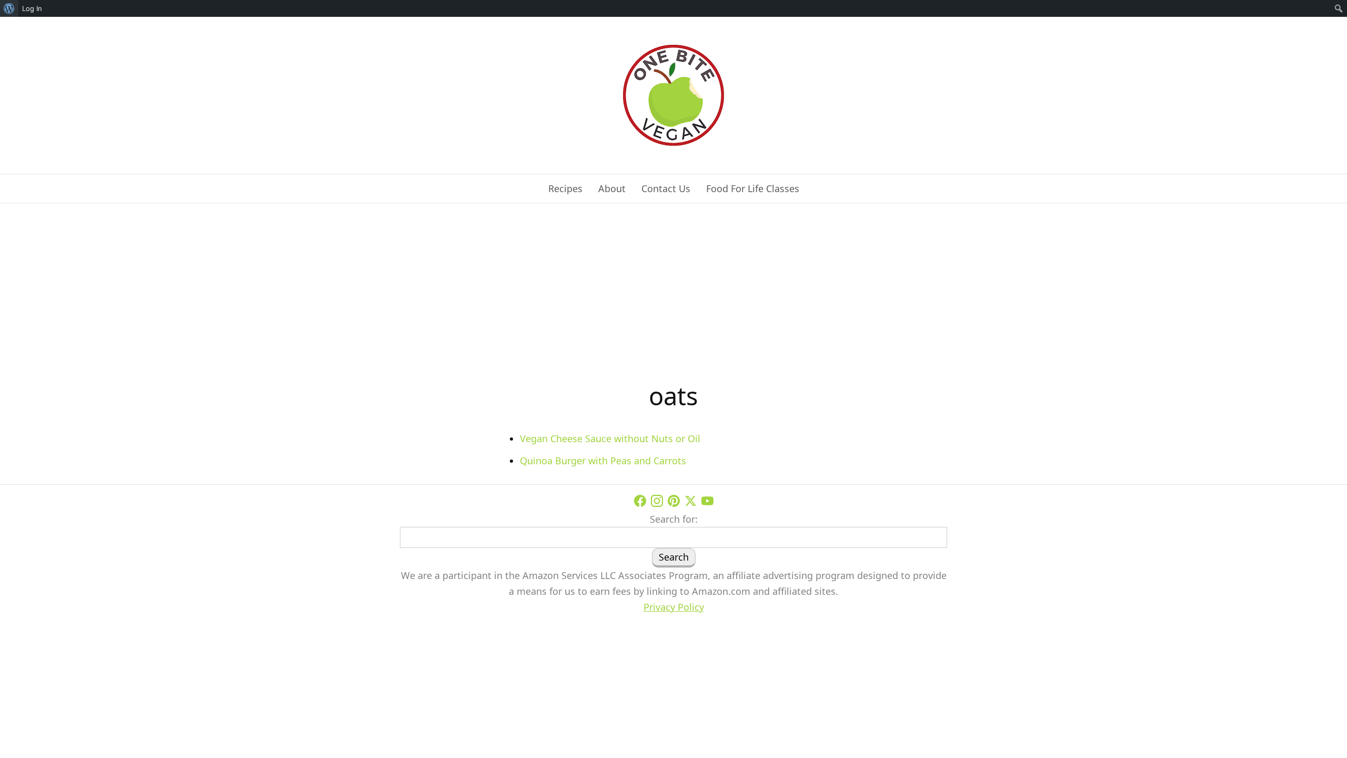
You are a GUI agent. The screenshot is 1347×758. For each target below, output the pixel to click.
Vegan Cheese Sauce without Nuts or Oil (610, 438)
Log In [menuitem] (32, 8)
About (612, 188)
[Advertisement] (673, 298)
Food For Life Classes (752, 188)
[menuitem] (9, 8)
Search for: (674, 519)
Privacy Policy (674, 607)
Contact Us (665, 188)
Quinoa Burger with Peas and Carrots (603, 460)
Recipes (565, 188)
